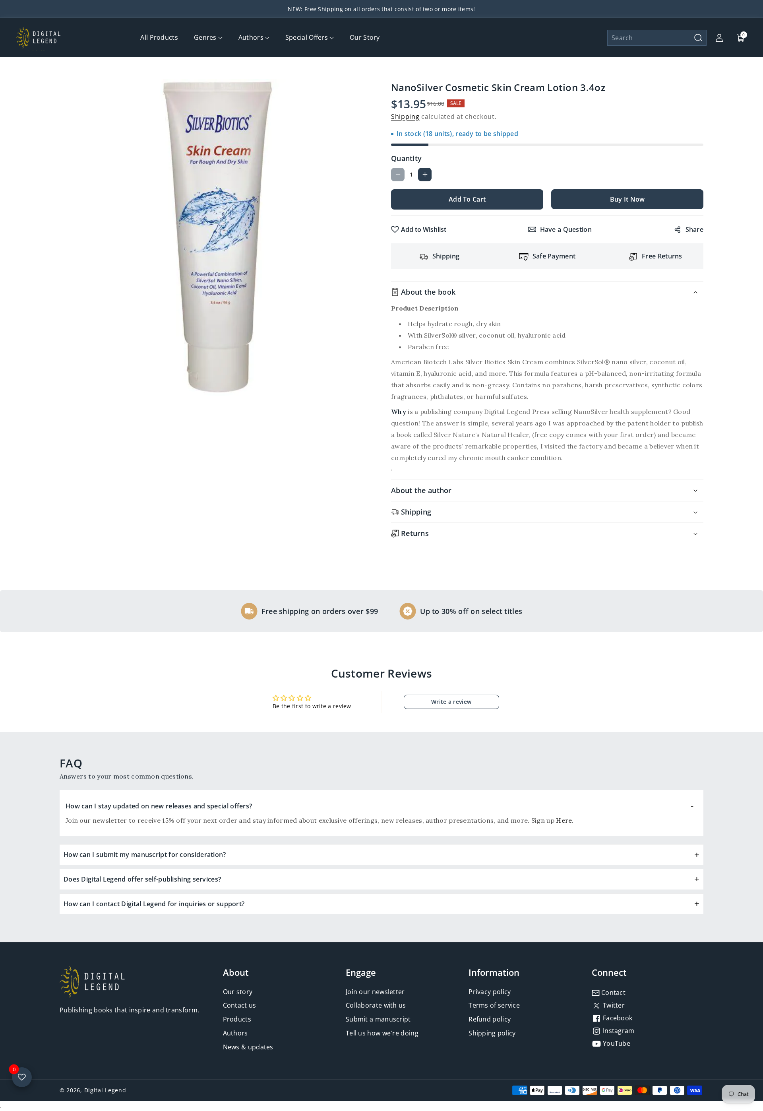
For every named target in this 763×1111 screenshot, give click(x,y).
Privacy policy (490, 991)
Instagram (618, 1030)
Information (494, 972)
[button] (657, 38)
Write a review (451, 701)
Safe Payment (554, 256)
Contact (613, 992)
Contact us (239, 1005)
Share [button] (695, 229)
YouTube (615, 1043)
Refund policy (490, 1019)
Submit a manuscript (378, 1019)
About (236, 972)
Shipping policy (492, 1033)
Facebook (617, 1018)
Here (564, 820)
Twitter (613, 1005)
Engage (361, 972)
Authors (235, 1033)
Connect (609, 972)
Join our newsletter (375, 991)
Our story (238, 991)
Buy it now (627, 199)
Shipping (405, 116)
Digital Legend (105, 1090)
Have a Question (566, 229)
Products (237, 1019)
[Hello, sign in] (719, 38)
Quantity (406, 158)
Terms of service (494, 1005)
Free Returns (662, 256)
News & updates (248, 1047)
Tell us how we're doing (382, 1033)
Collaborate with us (376, 1005)
